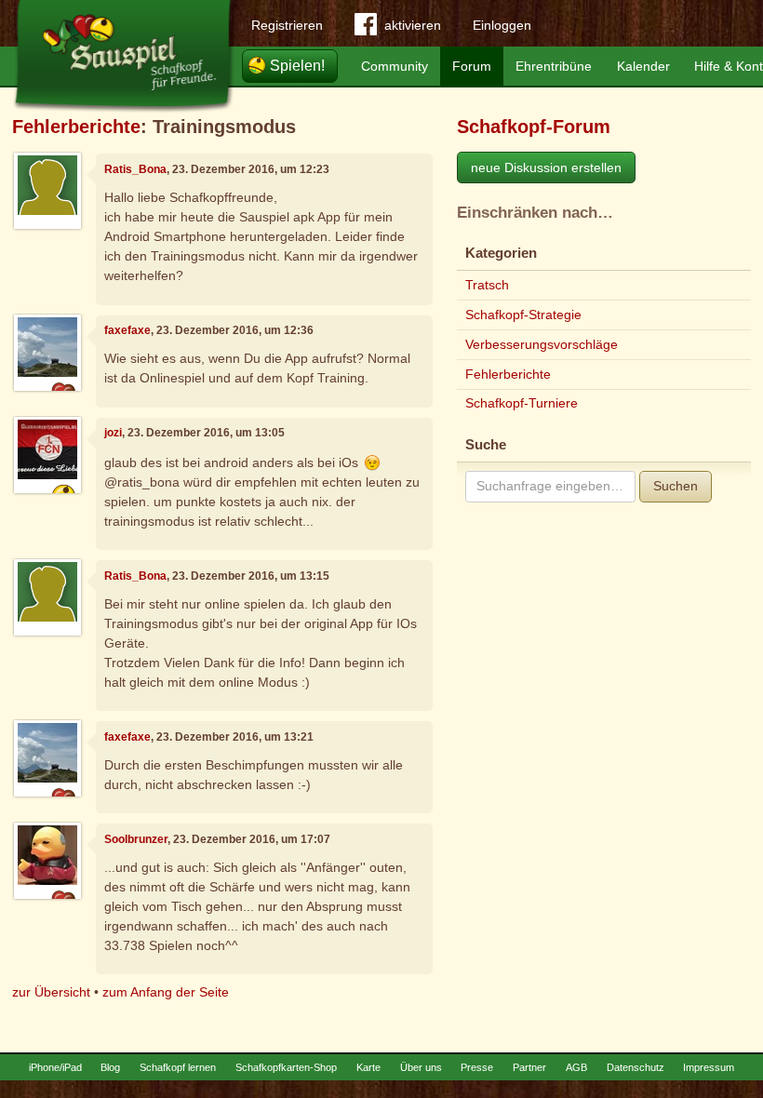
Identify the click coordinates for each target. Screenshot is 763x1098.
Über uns (421, 1067)
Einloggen (502, 25)
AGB (576, 1067)
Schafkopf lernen (178, 1067)
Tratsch (487, 284)
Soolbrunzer (135, 839)
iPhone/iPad (55, 1067)
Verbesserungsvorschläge (541, 344)
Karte (368, 1067)
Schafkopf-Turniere (521, 402)
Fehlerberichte (76, 126)
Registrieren (287, 25)
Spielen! (297, 66)
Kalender (643, 66)
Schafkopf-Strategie (523, 314)
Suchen (675, 485)
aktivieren (412, 25)
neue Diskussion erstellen (546, 167)
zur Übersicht (51, 991)
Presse (477, 1067)
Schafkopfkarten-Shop (286, 1067)
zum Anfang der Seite (165, 991)
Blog (110, 1067)
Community (394, 66)
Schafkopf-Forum (533, 126)
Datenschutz (635, 1067)
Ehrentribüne (553, 66)
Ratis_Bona (135, 169)
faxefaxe (127, 330)
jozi (113, 432)
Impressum (708, 1067)
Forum (471, 66)
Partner (529, 1067)
